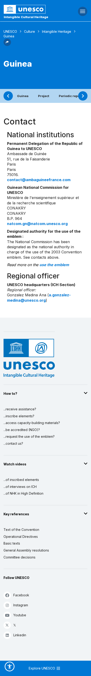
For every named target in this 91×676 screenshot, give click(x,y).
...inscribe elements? (19, 416)
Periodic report (70, 96)
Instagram (20, 605)
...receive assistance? (20, 409)
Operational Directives (21, 537)
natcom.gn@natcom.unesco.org (37, 223)
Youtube (19, 615)
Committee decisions (19, 557)
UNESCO (10, 31)
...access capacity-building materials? (32, 423)
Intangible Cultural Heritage (26, 17)
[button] (7, 44)
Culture (29, 31)
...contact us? (13, 443)
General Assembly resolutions (26, 550)
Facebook (21, 595)
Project (43, 96)
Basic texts (12, 543)
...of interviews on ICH (20, 487)
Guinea (22, 96)
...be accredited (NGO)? (22, 430)
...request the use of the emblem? (29, 436)
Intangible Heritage (56, 31)
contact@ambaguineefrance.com (38, 179)
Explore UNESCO (42, 668)
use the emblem (54, 264)
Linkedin (19, 635)
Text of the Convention (21, 530)
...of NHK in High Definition (23, 493)
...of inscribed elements (21, 480)
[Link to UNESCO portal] (30, 9)
